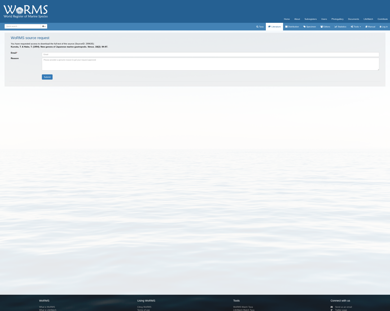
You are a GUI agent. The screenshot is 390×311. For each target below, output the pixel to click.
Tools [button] (356, 26)
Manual (371, 26)
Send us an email (343, 307)
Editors (326, 26)
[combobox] (23, 26)
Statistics (341, 26)
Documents (353, 19)
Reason (15, 58)
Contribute (383, 19)
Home (287, 19)
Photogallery (338, 19)
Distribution (293, 26)
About (297, 19)
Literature (276, 26)
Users (324, 19)
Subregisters (311, 19)
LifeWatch (368, 19)
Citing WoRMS (144, 307)
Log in (384, 26)
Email (14, 53)
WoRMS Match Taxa (243, 307)
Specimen (311, 26)
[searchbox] (22, 26)
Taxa (261, 26)
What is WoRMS (47, 307)
